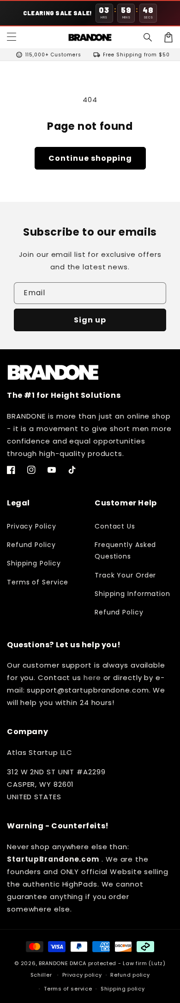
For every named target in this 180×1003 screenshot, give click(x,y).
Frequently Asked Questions (125, 550)
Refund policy (130, 975)
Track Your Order (125, 575)
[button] (148, 37)
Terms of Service (37, 582)
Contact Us (115, 526)
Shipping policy (123, 988)
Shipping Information (132, 593)
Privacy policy (82, 975)
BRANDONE (53, 963)
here (92, 677)
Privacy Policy (31, 526)
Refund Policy (31, 544)
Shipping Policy (34, 563)
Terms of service (68, 988)
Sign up (90, 320)
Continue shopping (90, 158)
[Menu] (11, 37)
